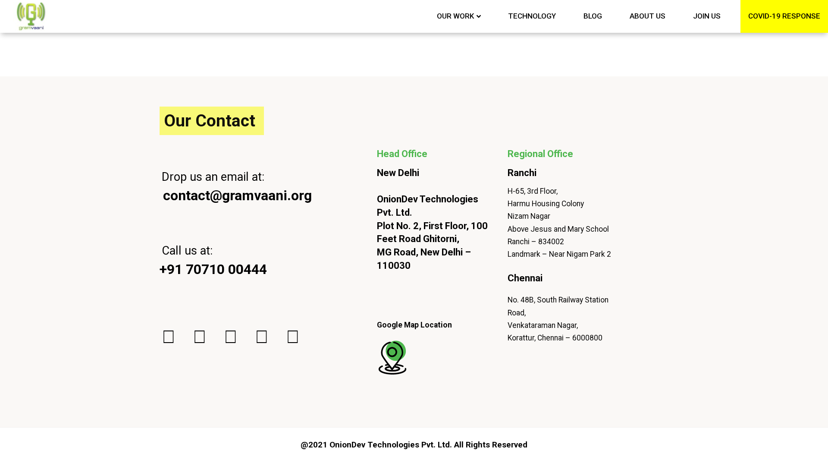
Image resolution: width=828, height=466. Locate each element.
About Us (647, 16)
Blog (592, 16)
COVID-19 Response (784, 16)
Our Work (455, 16)
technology (532, 16)
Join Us (707, 16)
